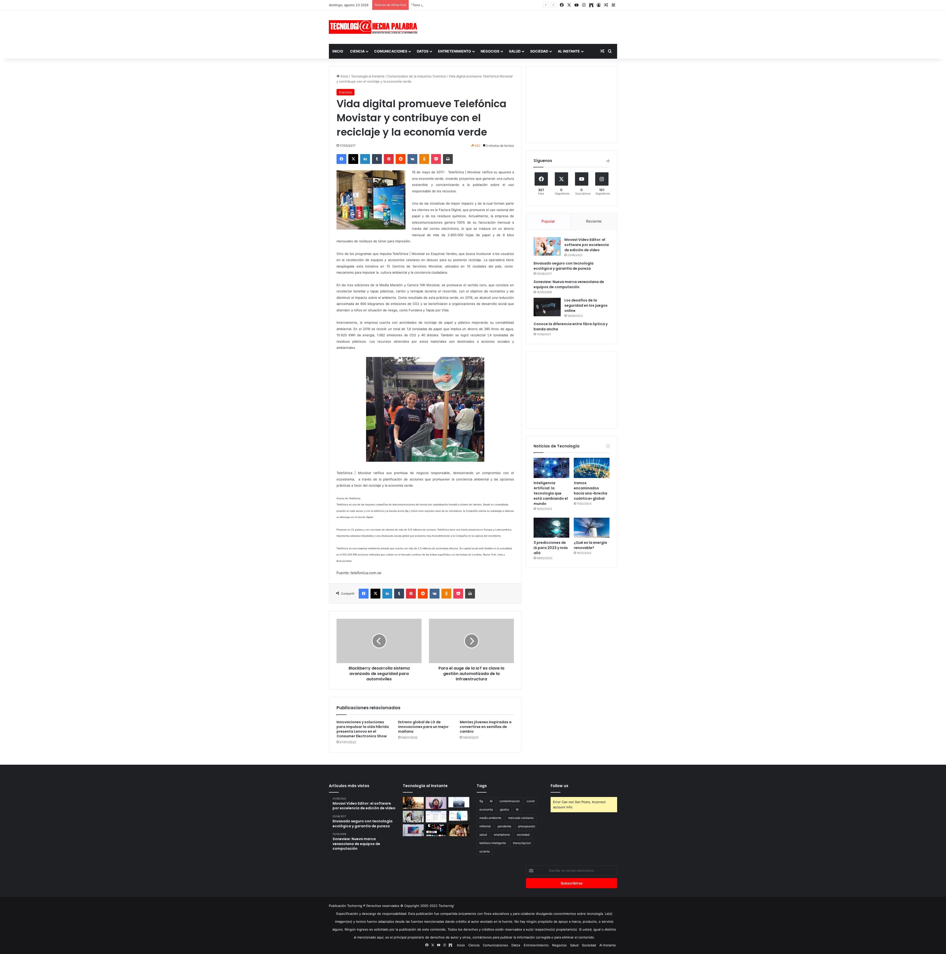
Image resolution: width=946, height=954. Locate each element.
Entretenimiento (454, 51)
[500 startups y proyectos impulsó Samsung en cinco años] (436, 830)
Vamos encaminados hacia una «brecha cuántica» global (590, 490)
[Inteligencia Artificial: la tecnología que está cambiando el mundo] (551, 468)
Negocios (490, 51)
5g (481, 801)
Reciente (594, 221)
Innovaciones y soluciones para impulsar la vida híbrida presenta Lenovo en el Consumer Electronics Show (363, 729)
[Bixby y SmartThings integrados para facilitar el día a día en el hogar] (436, 817)
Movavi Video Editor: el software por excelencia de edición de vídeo (586, 244)
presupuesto (526, 826)
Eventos (439, 76)
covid (530, 801)
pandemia (504, 826)
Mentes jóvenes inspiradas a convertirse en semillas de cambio (485, 727)
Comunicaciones (390, 51)
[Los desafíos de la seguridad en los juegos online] (547, 307)
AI (491, 801)
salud (483, 834)
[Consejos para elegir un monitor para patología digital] (413, 817)
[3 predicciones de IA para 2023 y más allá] (551, 528)
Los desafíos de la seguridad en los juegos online (586, 305)
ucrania (484, 851)
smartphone (502, 834)
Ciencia (357, 51)
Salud (515, 51)
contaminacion (509, 801)
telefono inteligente (492, 843)
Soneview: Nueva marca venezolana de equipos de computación (569, 284)
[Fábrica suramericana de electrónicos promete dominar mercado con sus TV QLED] (413, 830)
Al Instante (569, 51)
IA (517, 809)
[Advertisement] (522, 26)
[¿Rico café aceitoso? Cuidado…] (413, 803)
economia (486, 809)
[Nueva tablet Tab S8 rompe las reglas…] (458, 830)
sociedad (523, 834)
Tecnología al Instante (368, 76)
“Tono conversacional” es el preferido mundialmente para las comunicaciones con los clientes (483, 5)
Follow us (559, 785)
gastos (504, 809)
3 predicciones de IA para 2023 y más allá (551, 547)
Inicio (337, 51)
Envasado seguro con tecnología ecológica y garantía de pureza (563, 266)
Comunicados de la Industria (409, 76)
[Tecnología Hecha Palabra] (374, 27)
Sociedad (539, 51)
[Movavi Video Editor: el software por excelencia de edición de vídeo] (547, 246)
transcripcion (522, 843)
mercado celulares (521, 818)
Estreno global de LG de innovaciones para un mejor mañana (423, 727)
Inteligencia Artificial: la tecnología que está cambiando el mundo (551, 493)
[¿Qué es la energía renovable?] (591, 528)
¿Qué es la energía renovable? (590, 545)
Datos (422, 51)
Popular (548, 221)
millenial (485, 826)
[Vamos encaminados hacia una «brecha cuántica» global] (591, 468)
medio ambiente (490, 818)
